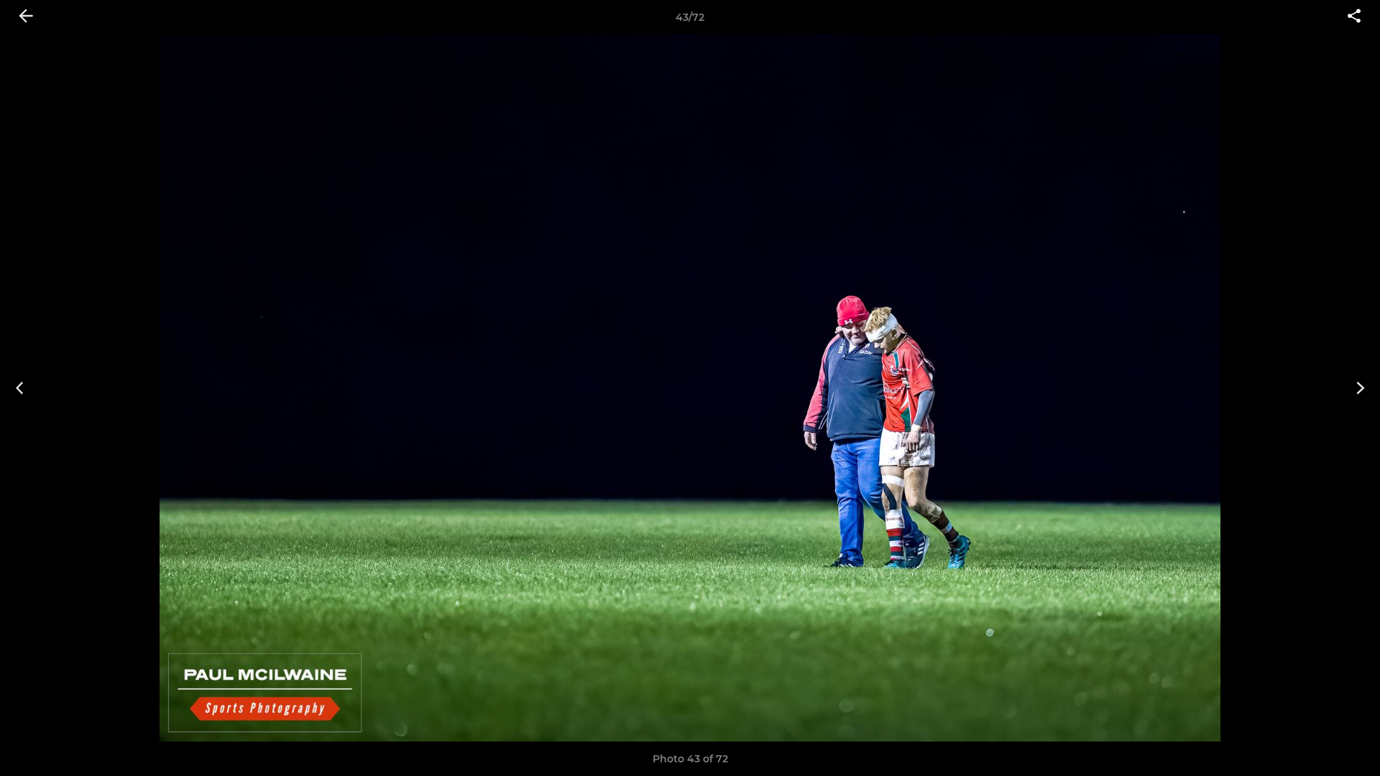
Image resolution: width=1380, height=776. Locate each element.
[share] (1354, 17)
